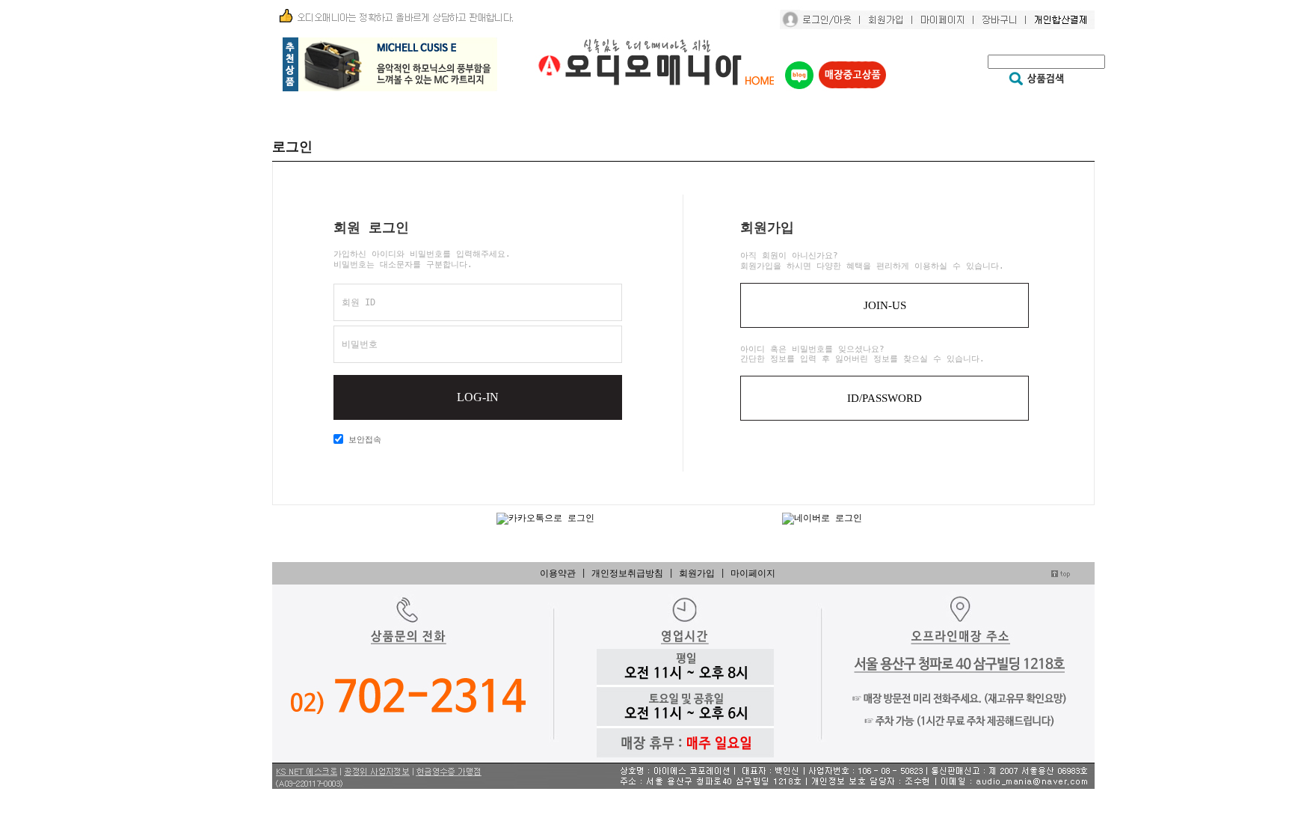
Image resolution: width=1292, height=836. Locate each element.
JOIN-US (885, 305)
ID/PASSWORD (884, 398)
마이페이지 (752, 573)
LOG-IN (478, 397)
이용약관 (558, 573)
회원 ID (358, 302)
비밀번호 (360, 344)
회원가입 (697, 573)
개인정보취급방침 (627, 573)
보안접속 (362, 440)
